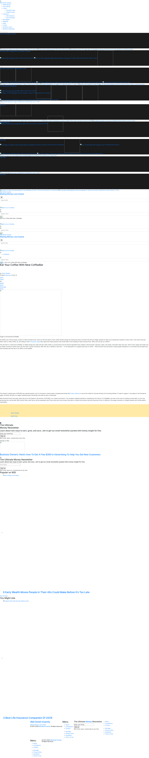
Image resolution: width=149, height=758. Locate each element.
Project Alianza (74, 393)
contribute (6, 254)
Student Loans (10, 12)
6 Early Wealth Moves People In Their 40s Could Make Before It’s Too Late (46, 592)
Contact (68, 728)
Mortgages (6, 19)
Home (1, 262)
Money (89, 721)
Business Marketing (8, 29)
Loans (5, 8)
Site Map (68, 731)
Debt (4, 23)
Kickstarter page (35, 341)
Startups (8, 275)
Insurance (6, 14)
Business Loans (7, 27)
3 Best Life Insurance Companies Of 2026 (27, 717)
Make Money (7, 4)
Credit (5, 25)
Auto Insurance (10, 17)
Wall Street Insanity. (44, 726)
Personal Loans (10, 10)
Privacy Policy (70, 733)
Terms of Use (69, 737)
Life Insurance (10, 16)
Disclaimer (69, 735)
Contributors (69, 726)
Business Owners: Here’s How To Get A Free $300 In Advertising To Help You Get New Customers (50, 454)
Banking (5, 21)
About (67, 725)
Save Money (6, 6)
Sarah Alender (6, 273)
